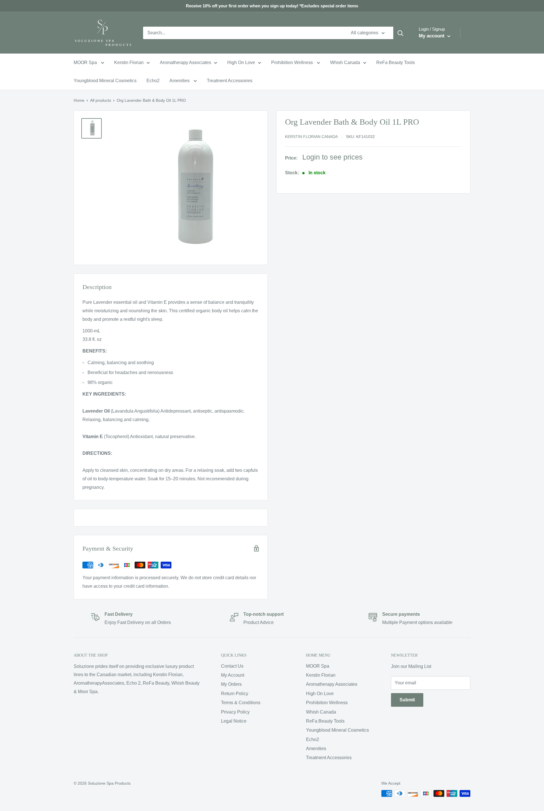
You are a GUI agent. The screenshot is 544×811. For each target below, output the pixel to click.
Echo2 (153, 80)
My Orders (231, 684)
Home (79, 100)
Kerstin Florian (129, 62)
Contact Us (232, 666)
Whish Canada (345, 62)
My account (432, 36)
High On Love (241, 62)
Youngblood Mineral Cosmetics (105, 80)
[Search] (400, 33)
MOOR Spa (86, 62)
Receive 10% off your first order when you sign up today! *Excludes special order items (272, 5)
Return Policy (234, 693)
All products (100, 100)
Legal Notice (233, 721)
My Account (232, 675)
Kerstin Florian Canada (311, 136)
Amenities (180, 80)
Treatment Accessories (229, 80)
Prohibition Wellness (292, 62)
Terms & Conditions (240, 702)
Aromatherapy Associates (185, 62)
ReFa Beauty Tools (395, 62)
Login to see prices (332, 157)
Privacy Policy (235, 712)
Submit (407, 699)
